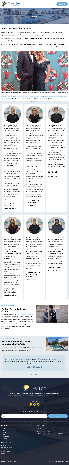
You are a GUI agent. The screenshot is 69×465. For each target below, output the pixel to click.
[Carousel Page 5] (36, 374)
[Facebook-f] (31, 404)
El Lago (51, 96)
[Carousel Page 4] (35, 374)
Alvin (51, 98)
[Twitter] (34, 404)
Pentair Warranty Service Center (23, 314)
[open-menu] (39, 4)
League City (3, 96)
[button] (51, 314)
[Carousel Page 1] (31, 374)
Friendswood (10, 96)
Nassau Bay (42, 98)
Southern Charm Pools (7, 347)
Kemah (41, 96)
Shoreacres (25, 98)
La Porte (19, 98)
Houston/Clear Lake (34, 96)
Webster (27, 96)
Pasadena (21, 96)
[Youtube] (38, 404)
